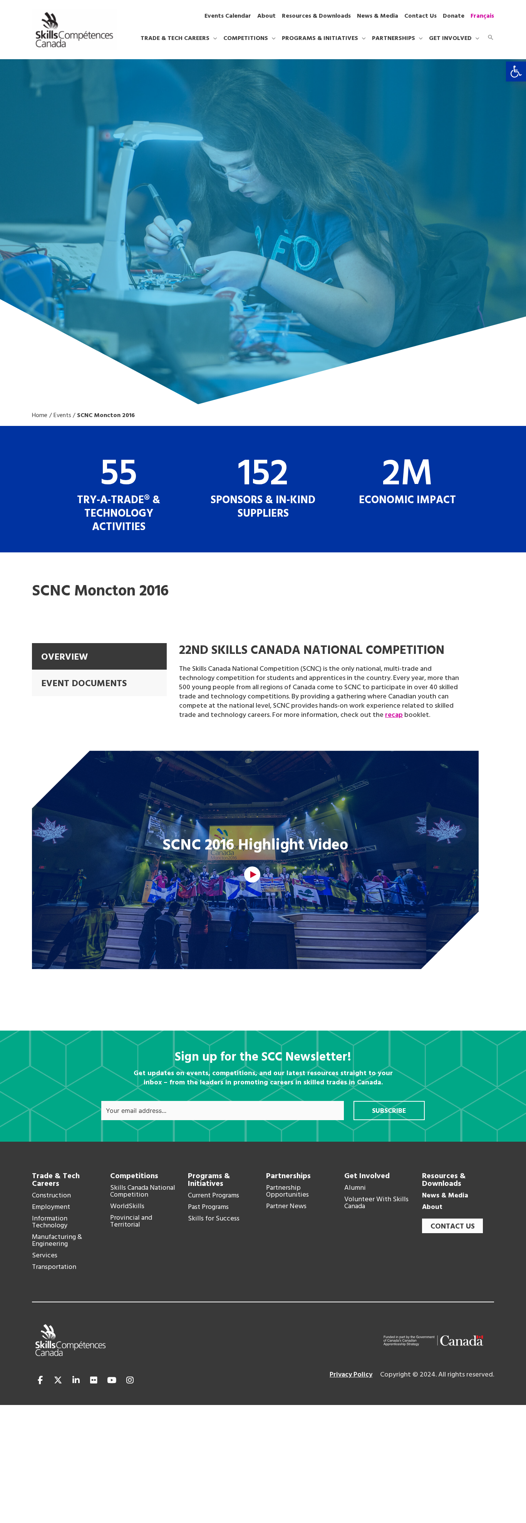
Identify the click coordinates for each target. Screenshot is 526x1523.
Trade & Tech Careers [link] (56, 1180)
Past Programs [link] (208, 1207)
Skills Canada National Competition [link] (142, 1192)
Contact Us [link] (453, 1226)
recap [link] (394, 715)
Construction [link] (51, 1195)
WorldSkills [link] (127, 1206)
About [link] (432, 1207)
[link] (516, 71)
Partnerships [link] (288, 1176)
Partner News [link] (286, 1206)
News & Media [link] (445, 1195)
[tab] (99, 656)
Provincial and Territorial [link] (131, 1222)
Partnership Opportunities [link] (287, 1192)
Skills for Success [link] (214, 1218)
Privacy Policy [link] (351, 1374)
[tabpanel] (322, 681)
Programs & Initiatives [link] (209, 1180)
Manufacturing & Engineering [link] (57, 1241)
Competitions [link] (134, 1176)
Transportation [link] (54, 1267)
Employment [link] (51, 1207)
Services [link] (44, 1255)
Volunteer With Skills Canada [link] (376, 1203)
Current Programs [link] (213, 1195)
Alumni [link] (355, 1188)
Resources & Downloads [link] (444, 1180)
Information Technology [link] (49, 1222)
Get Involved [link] (367, 1176)
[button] (213, 38)
